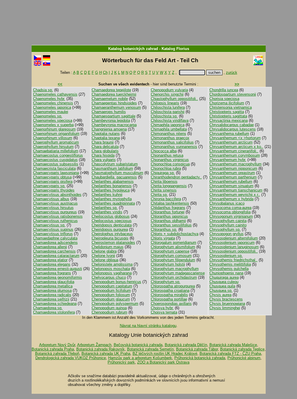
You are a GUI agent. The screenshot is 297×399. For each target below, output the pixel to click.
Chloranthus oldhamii (168, 221)
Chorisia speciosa (224, 98)
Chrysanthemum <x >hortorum (235, 138)
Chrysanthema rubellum (229, 133)
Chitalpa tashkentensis (170, 203)
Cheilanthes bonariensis (112, 186)
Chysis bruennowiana (227, 303)
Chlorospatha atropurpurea (173, 286)
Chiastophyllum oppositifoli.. (174, 98)
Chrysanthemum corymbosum (234, 155)
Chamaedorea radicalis (52, 295)
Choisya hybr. (162, 308)
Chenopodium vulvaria (169, 90)
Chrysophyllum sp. (225, 229)
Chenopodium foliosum (111, 295)
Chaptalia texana (106, 138)
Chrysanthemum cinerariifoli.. (233, 151)
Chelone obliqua (105, 260)
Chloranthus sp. (164, 229)
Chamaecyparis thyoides (54, 190)
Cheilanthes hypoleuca (111, 190)
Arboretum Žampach (94, 345)
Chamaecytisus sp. (49, 225)
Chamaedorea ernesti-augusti (57, 268)
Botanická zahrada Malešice (233, 345)
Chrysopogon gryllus (226, 234)
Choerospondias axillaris (171, 303)
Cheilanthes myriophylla (112, 199)
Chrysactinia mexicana (228, 120)
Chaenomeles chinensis (53, 103)
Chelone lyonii (103, 255)
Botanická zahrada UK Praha (106, 353)
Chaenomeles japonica (52, 107)
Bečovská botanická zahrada (138, 345)
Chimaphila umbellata (169, 129)
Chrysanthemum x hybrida (231, 199)
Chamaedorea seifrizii (51, 299)
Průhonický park (121, 362)
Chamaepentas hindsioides (114, 103)
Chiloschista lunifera (168, 107)
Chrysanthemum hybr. (227, 160)
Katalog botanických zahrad (133, 48)
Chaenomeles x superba (53, 125)
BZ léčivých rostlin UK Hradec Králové (165, 353)
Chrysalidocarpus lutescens (232, 129)
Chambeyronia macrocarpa (114, 125)
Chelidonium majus (108, 247)
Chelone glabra (104, 251)
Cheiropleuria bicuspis (110, 238)
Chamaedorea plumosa (52, 290)
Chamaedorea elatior (50, 260)
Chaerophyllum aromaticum (56, 142)
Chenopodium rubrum (109, 312)
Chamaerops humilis (109, 112)
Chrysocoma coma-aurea (230, 207)
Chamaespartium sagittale (113, 116)
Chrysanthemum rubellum (230, 181)
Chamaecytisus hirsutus (53, 207)
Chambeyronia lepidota (111, 120)
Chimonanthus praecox (170, 138)
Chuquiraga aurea (224, 277)
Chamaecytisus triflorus (53, 234)
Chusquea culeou (223, 282)
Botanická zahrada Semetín (150, 349)
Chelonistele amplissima (112, 264)
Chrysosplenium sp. (226, 255)
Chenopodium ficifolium (111, 290)
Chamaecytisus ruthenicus (55, 221)
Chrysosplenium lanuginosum (234, 247)
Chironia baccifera (166, 199)
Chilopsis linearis (165, 103)
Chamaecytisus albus (51, 199)
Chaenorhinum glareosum (54, 129)
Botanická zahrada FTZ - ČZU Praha (230, 353)
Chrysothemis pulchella (229, 268)
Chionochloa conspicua (170, 164)
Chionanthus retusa (167, 155)
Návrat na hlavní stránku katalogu (148, 325)
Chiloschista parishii (167, 112)
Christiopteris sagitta (226, 112)
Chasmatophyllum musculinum (117, 173)
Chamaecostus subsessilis (55, 164)
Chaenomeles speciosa (52, 120)
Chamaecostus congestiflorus (58, 155)
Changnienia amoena (109, 129)
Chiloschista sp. (164, 116)
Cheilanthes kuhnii (107, 194)
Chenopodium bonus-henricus (116, 282)
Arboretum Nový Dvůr (57, 345)
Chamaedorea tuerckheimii (114, 94)
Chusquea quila (222, 286)
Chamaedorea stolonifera (54, 312)
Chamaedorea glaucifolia (53, 282)
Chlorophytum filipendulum (173, 260)
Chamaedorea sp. (48, 308)
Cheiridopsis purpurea (110, 229)
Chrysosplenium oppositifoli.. (233, 251)
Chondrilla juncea (223, 90)
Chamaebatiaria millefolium (55, 151)
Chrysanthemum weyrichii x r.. (234, 194)
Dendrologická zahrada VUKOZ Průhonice (70, 358)
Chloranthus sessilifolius (171, 225)
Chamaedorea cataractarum (56, 255)
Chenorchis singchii (167, 94)
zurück (231, 72)
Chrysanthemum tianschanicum (235, 190)
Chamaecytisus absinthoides (57, 194)
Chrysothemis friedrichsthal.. (233, 260)
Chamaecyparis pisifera (53, 181)
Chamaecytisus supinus (53, 229)
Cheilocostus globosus (111, 216)
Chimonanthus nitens (168, 133)
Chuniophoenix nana (226, 273)
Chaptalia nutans (106, 133)
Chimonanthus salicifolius (172, 142)
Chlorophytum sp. (165, 282)
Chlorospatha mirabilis (169, 295)
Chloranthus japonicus (169, 216)
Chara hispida (103, 155)
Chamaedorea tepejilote (111, 90)
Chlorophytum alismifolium (173, 247)
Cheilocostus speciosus (112, 221)
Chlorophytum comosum (171, 255)
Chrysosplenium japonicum (232, 242)
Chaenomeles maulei (50, 112)
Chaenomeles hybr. (49, 98)
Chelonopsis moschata (111, 268)
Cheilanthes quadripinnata (113, 203)
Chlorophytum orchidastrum (174, 277)
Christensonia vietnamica (230, 107)
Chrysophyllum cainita (228, 221)
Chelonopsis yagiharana (112, 273)
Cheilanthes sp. (105, 207)
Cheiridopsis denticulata (112, 225)
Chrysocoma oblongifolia (230, 212)
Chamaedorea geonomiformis (57, 277)
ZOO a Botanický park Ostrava (163, 362)
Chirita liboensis (164, 181)
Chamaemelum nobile (110, 98)
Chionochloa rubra (166, 168)
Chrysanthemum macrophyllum (235, 164)
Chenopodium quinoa (109, 308)
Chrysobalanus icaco (227, 203)
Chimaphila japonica (167, 125)
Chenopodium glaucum (111, 299)
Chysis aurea (220, 295)
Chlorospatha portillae (169, 299)
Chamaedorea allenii (50, 247)
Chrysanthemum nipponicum (233, 168)
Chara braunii (103, 142)
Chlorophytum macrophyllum (175, 268)
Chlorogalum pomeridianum (173, 242)
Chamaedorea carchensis (54, 251)
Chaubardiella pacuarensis (114, 177)
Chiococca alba (164, 151)
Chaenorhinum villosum (52, 138)
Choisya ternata (164, 312)
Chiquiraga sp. (163, 173)
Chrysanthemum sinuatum (231, 186)
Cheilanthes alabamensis (113, 181)
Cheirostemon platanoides (113, 242)
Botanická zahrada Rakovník (100, 349)
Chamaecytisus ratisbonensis (58, 216)
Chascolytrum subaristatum (115, 164)
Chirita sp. (159, 194)
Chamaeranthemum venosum (116, 107)
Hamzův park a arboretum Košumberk (140, 358)
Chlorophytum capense (170, 251)
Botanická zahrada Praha (53, 349)
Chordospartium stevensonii (232, 94)
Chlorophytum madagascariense (178, 273)
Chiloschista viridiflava (170, 120)
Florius (182, 48)
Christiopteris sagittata (228, 116)
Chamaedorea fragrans (52, 273)
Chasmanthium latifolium (112, 168)
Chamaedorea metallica (53, 286)
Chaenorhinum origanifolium (56, 133)
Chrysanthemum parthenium (233, 177)
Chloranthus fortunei (167, 212)
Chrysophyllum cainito (228, 225)
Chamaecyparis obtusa (52, 177)
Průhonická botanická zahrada (199, 358)
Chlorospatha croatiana (170, 290)
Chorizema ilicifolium (226, 103)
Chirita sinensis (164, 190)
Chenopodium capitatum (112, 286)
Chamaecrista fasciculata (54, 168)
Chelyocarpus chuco (109, 277)
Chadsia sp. (43, 90)
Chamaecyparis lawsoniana (56, 173)
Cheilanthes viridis (107, 212)
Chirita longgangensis (169, 186)
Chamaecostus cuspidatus (55, 160)
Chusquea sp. (221, 290)
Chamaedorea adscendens (55, 242)
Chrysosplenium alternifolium (233, 238)
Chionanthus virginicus (170, 160)
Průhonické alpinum (243, 358)
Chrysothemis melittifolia (230, 264)
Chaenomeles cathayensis (55, 94)
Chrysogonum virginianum (231, 216)
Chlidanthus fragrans (168, 207)
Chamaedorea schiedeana (55, 303)
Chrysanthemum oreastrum (232, 173)
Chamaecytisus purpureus (55, 212)
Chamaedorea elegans (51, 264)
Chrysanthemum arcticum (231, 142)
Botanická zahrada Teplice (242, 349)
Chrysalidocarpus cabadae (231, 125)
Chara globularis (105, 151)
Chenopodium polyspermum (115, 303)
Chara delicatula (105, 146)
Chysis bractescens (226, 299)
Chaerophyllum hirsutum (53, 146)
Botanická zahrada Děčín (186, 345)
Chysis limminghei (224, 308)
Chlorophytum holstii (168, 264)
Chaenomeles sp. (47, 116)
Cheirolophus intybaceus (112, 234)
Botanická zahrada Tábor (197, 349)
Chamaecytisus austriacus (55, 203)
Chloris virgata (163, 238)
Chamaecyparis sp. (49, 186)
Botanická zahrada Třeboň (57, 353)
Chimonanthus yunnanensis (174, 146)
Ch (105, 72)
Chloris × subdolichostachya (174, 234)
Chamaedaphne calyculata (55, 238)
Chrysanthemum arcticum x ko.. (236, 146)
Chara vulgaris (104, 160)
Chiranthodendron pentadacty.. (176, 177)
